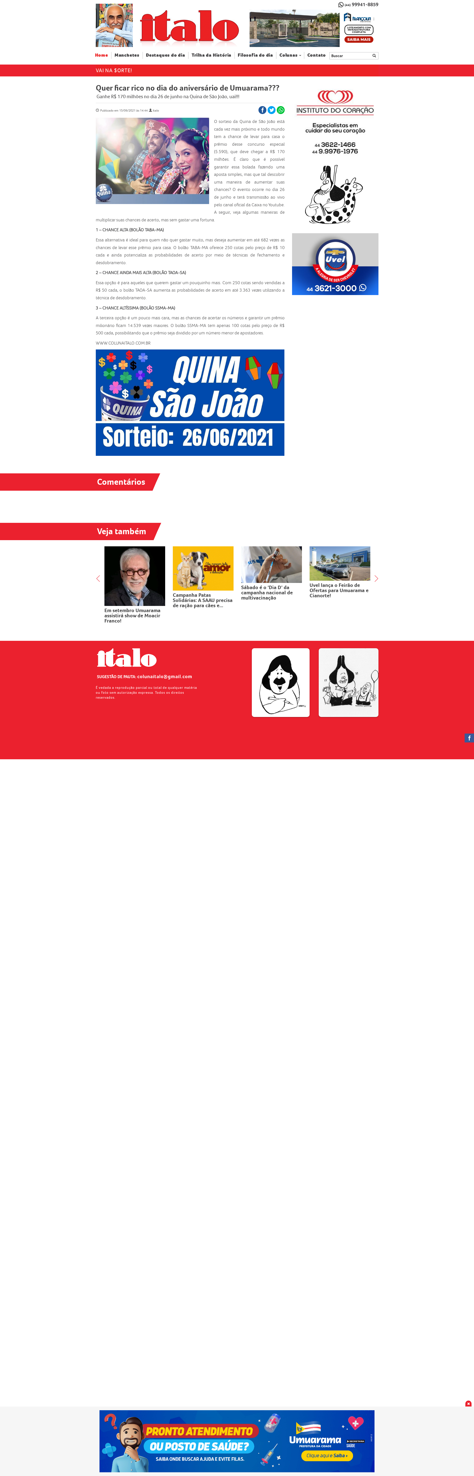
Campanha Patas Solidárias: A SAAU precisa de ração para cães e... (134, 600)
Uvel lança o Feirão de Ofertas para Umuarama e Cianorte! (270, 590)
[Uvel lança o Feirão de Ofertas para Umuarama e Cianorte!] (271, 563)
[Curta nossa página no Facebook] (469, 738)
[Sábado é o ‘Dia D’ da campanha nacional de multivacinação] (203, 564)
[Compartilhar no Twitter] (272, 110)
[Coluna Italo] (114, 25)
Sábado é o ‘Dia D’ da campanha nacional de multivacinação (198, 592)
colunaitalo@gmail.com (164, 676)
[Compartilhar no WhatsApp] (281, 110)
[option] (314, 28)
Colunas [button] (288, 55)
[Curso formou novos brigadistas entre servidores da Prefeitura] (340, 561)
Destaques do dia (165, 55)
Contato (316, 55)
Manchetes (127, 55)
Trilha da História (211, 55)
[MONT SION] (314, 28)
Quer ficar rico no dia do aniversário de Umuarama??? (187, 87)
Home (103, 55)
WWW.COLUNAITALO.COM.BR (123, 343)
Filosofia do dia (255, 55)
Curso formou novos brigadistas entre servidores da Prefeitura (337, 585)
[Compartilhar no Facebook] (262, 110)
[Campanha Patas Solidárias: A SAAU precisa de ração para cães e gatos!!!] (134, 568)
